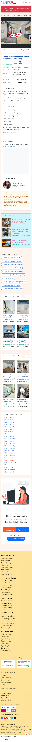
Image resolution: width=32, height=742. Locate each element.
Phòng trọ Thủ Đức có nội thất (12, 257)
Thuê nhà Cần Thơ (5, 592)
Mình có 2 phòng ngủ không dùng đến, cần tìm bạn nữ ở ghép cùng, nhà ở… (9, 376)
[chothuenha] (24, 662)
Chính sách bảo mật (6, 682)
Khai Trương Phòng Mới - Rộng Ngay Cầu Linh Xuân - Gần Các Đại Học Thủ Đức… (23, 316)
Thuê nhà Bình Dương (6, 585)
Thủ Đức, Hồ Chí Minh (8, 321)
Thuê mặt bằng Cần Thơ (7, 625)
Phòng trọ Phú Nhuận (10, 453)
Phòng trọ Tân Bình (9, 455)
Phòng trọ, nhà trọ (7, 556)
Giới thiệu (3, 675)
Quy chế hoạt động (6, 677)
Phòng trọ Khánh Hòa (6, 574)
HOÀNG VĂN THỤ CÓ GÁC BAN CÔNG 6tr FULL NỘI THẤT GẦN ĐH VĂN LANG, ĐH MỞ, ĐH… (23, 400)
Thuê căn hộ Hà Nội (6, 603)
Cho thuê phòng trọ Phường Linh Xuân (15, 282)
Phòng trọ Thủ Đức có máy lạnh (13, 261)
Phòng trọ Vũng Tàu (6, 572)
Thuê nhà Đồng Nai (6, 590)
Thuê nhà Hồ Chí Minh (6, 580)
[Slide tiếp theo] (28, 31)
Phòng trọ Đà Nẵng (6, 563)
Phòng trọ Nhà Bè (9, 472)
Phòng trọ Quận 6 (9, 429)
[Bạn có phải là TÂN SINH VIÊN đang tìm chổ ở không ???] (9, 331)
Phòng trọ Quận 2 (9, 420)
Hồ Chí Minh (15, 70)
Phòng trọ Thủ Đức (9, 460)
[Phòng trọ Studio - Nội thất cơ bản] (9, 307)
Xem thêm (9, 199)
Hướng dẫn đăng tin (6, 693)
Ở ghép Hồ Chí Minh (6, 634)
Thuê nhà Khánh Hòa (6, 594)
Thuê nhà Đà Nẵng (6, 587)
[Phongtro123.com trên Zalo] (8, 718)
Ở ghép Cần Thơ (5, 643)
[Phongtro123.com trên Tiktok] (15, 718)
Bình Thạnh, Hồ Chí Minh (22, 406)
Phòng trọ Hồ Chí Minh (7, 558)
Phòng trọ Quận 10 (9, 439)
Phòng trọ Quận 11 (9, 441)
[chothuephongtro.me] (24, 666)
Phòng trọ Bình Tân (9, 448)
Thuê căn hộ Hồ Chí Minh (7, 601)
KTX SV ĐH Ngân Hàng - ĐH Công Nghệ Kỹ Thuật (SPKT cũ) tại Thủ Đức (23, 341)
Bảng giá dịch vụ (5, 695)
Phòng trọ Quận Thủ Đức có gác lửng (14, 275)
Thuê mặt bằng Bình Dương (8, 628)
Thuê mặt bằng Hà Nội (7, 621)
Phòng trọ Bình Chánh (10, 462)
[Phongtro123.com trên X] (11, 718)
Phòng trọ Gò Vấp (9, 450)
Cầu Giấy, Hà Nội (7, 381)
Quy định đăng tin (5, 698)
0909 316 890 (11, 729)
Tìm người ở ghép (7, 632)
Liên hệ (3, 684)
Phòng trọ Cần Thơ (6, 565)
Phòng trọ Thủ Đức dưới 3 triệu (13, 268)
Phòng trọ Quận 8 (9, 434)
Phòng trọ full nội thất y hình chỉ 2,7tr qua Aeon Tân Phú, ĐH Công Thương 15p (9, 400)
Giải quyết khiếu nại (6, 700)
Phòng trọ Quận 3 (9, 422)
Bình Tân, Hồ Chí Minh (8, 406)
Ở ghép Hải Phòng (5, 648)
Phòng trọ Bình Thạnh (10, 446)
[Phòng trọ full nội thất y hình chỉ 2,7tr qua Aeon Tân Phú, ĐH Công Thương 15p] (9, 391)
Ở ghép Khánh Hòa (6, 650)
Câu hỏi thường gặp (6, 691)
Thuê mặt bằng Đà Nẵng (7, 623)
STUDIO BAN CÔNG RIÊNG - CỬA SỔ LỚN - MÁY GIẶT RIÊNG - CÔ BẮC (23, 376)
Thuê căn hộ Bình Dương (7, 605)
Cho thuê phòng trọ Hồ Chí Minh (13, 288)
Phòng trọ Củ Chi (8, 467)
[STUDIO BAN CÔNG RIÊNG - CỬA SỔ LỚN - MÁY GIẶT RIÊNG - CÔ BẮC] (23, 366)
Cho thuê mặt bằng (7, 616)
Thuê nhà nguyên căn (8, 578)
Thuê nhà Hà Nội (5, 583)
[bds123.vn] (8, 662)
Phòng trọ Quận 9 (9, 436)
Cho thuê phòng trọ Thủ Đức (20, 67)
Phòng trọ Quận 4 (9, 424)
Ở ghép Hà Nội (5, 636)
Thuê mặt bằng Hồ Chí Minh (8, 619)
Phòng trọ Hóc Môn (9, 469)
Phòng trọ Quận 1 (9, 417)
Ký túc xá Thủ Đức (9, 278)
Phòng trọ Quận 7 (9, 431)
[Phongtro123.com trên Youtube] (5, 718)
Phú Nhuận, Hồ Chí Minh (22, 381)
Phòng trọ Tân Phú (9, 458)
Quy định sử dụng (5, 680)
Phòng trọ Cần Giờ (9, 465)
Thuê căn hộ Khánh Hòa (7, 612)
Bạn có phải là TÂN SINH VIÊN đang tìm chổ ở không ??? (8, 341)
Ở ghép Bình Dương (6, 641)
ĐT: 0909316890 (10, 529)
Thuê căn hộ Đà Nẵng (6, 607)
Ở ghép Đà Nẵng (5, 639)
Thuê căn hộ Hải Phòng (7, 610)
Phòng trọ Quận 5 (9, 427)
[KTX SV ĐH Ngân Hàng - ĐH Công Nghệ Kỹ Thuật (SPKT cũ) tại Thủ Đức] (23, 331)
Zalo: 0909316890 (23, 529)
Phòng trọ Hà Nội (5, 560)
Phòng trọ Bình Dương (7, 567)
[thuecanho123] (8, 666)
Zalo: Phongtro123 (17, 539)
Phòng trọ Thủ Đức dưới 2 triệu (13, 264)
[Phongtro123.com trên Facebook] (2, 718)
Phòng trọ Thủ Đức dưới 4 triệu (13, 271)
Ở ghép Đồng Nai (5, 646)
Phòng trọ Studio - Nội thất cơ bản (8, 316)
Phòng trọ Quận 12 (9, 443)
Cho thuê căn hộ (6, 598)
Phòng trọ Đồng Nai (6, 569)
